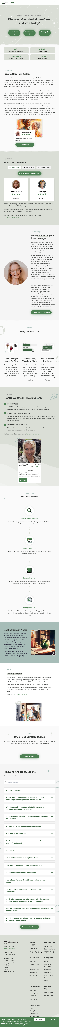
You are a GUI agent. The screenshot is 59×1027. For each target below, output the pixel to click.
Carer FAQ (47, 967)
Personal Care (34, 1016)
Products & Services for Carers (34, 975)
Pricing (44, 32)
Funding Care (48, 995)
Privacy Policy (48, 975)
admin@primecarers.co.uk (11, 948)
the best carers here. (33, 434)
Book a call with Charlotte (41, 312)
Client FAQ (47, 964)
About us (47, 961)
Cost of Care (48, 992)
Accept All (39, 1019)
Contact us (33, 948)
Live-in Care (33, 990)
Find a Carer (48, 946)
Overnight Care (34, 993)
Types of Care (34, 969)
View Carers (14, 32)
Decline (52, 1019)
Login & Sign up (49, 952)
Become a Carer (49, 949)
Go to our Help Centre (29, 927)
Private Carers (34, 1002)
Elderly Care (33, 1011)
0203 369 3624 (9, 946)
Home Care (33, 999)
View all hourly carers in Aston (29, 173)
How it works (34, 961)
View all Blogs (29, 756)
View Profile (25, 144)
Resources (47, 972)
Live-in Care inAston (13, 217)
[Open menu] (55, 2)
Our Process (29, 32)
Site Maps (47, 969)
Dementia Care (34, 1013)
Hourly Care (33, 996)
